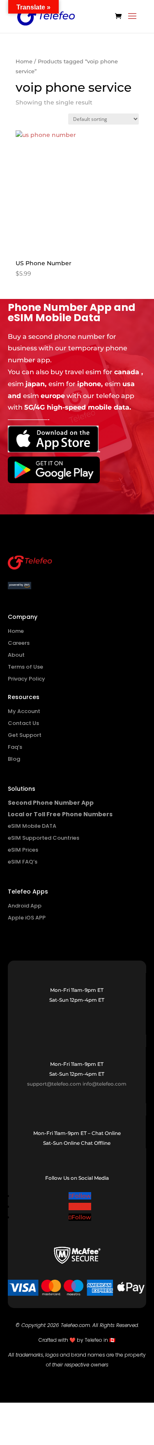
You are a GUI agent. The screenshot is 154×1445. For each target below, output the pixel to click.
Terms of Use (25, 667)
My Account (24, 711)
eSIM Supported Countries (43, 838)
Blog (14, 759)
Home (24, 61)
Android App (24, 906)
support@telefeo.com (54, 1084)
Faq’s (15, 747)
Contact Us (23, 723)
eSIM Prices (23, 850)
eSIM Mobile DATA (32, 826)
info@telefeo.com (104, 1084)
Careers (19, 643)
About (16, 655)
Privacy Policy (26, 679)
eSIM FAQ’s (22, 862)
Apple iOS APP (27, 918)
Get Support (24, 735)
